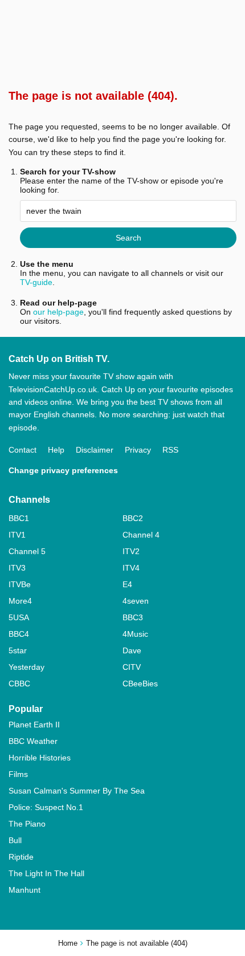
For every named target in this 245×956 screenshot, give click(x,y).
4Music (135, 633)
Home (67, 943)
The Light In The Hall (46, 873)
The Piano (27, 823)
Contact (22, 449)
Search (128, 237)
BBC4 (19, 633)
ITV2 (131, 551)
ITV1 (17, 534)
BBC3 (132, 617)
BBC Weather (33, 741)
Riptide (21, 856)
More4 (20, 600)
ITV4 (131, 567)
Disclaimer (94, 449)
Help (56, 449)
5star (18, 650)
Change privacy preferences (63, 470)
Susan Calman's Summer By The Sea (77, 790)
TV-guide (36, 282)
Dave (131, 650)
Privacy (138, 449)
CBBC (19, 683)
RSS (170, 449)
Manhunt (24, 889)
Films (18, 774)
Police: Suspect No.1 (46, 807)
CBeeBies (140, 683)
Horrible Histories (40, 757)
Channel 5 (27, 551)
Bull (15, 840)
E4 (127, 584)
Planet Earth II (34, 724)
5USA (19, 617)
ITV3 (17, 567)
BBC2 (132, 518)
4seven (135, 600)
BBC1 (19, 518)
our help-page (58, 311)
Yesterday (26, 667)
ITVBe (20, 584)
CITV (131, 667)
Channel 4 (141, 534)
